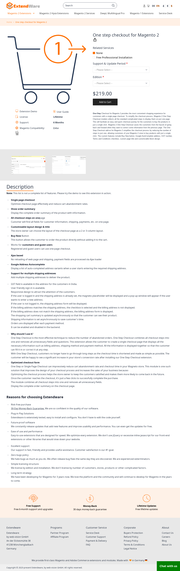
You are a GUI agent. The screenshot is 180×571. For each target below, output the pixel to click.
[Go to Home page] (23, 5)
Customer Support (96, 536)
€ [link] (167, 6)
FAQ (88, 544)
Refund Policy (131, 536)
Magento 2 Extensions (19, 13)
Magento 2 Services (84, 13)
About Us (167, 544)
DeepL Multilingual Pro (112, 13)
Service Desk (165, 13)
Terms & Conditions (134, 544)
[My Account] (144, 5)
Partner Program (59, 532)
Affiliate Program (59, 536)
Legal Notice (130, 548)
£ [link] (163, 6)
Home (9, 22)
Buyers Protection (133, 532)
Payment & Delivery (96, 540)
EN (157, 6)
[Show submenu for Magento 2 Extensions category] (33, 13)
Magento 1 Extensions (142, 13)
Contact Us (168, 532)
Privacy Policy (131, 540)
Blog (164, 540)
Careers (166, 536)
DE (153, 6)
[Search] (113, 5)
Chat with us (168, 566)
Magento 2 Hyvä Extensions (54, 13)
